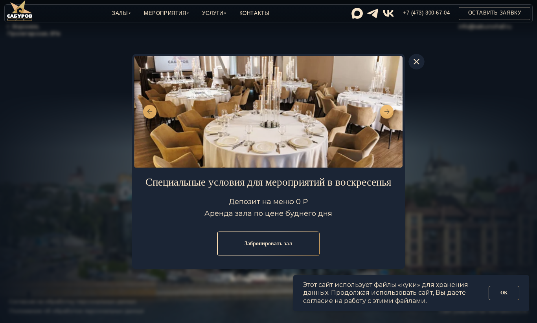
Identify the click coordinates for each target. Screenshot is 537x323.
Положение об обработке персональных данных (76, 311)
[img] (356, 13)
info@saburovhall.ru (485, 26)
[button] (121, 13)
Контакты (254, 13)
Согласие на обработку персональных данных (72, 301)
